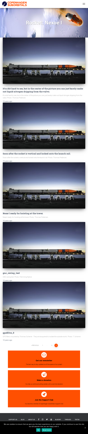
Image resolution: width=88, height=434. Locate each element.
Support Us (13, 419)
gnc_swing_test (11, 273)
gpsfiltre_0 (8, 332)
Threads (68, 419)
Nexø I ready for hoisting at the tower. (23, 213)
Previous (35, 345)
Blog (22, 419)
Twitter (47, 420)
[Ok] (85, 428)
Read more (47, 430)
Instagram (43, 420)
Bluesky (58, 419)
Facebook (38, 420)
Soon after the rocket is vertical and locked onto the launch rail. (37, 153)
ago (7, 101)
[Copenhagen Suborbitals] (14, 4)
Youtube (51, 420)
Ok (38, 430)
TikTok (77, 419)
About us (31, 419)
